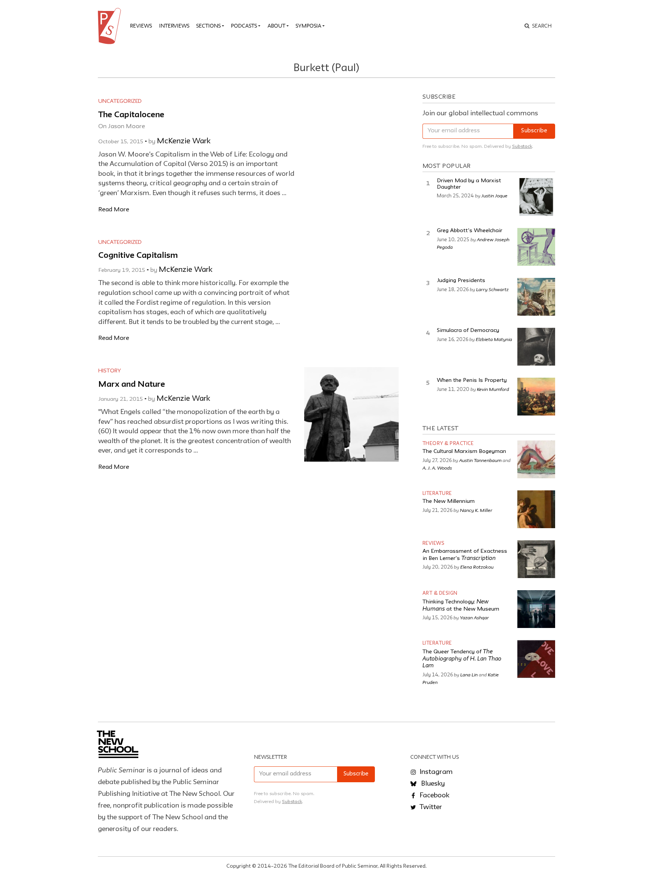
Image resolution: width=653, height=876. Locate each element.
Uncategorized (120, 101)
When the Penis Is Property (472, 380)
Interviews (174, 26)
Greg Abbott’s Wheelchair (469, 230)
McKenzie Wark (183, 141)
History (109, 371)
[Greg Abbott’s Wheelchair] (536, 247)
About (276, 26)
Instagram (435, 772)
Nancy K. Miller (476, 510)
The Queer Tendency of (461, 659)
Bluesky (432, 784)
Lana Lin (469, 674)
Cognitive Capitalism (138, 255)
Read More (113, 209)
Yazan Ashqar (474, 617)
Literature (437, 493)
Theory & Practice (448, 444)
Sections (208, 26)
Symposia (308, 26)
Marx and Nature (131, 384)
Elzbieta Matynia (494, 339)
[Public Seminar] (111, 26)
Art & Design (440, 593)
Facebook (433, 795)
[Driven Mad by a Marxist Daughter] (536, 197)
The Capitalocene (131, 115)
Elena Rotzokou (477, 566)
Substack (522, 146)
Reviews (141, 26)
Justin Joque (494, 195)
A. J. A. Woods (437, 467)
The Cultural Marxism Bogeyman (464, 451)
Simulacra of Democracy (468, 330)
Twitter (430, 807)
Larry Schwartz (492, 289)
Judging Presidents (461, 280)
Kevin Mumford (493, 389)
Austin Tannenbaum (480, 460)
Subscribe (534, 131)
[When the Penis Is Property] (536, 397)
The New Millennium (448, 501)
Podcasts (244, 26)
